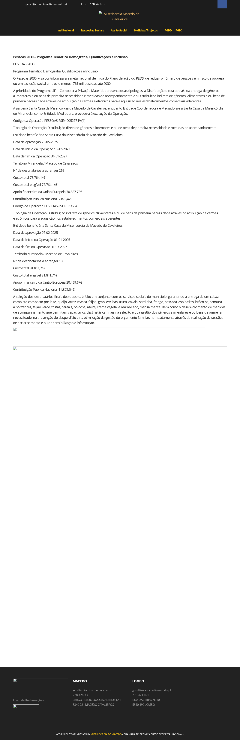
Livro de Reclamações (28, 700)
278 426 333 (81, 695)
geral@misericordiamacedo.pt (47, 4)
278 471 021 (140, 695)
